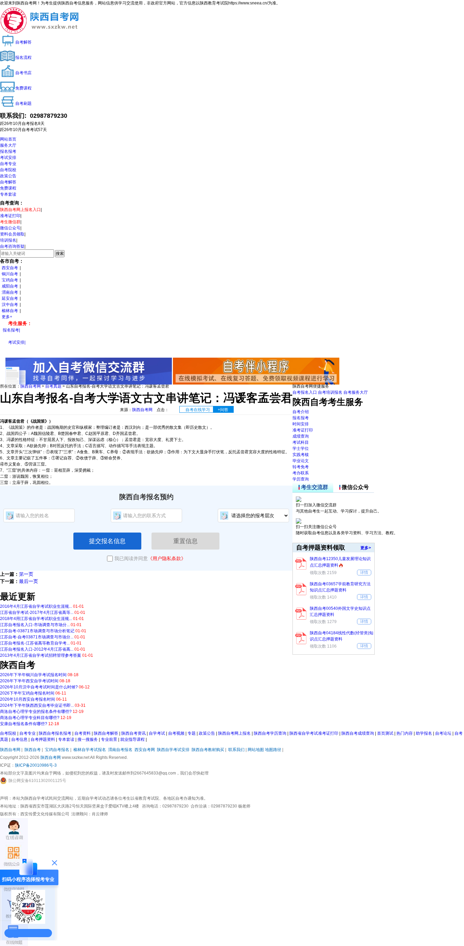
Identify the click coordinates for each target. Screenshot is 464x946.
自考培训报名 (330, 392)
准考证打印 (10, 215)
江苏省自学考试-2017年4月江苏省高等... (36, 612)
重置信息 (185, 541)
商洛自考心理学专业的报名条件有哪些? (36, 711)
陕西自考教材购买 (208, 749)
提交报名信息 (107, 541)
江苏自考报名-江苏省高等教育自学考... (35, 643)
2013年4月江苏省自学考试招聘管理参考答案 (40, 655)
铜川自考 (10, 274)
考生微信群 (10, 221)
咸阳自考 (10, 286)
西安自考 (10, 267)
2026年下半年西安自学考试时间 (29, 681)
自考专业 (8, 163)
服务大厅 (8, 145)
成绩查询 (300, 436)
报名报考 (8, 151)
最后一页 (28, 581)
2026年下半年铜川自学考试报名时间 (33, 674)
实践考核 (300, 454)
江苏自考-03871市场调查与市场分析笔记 (37, 631)
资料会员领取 (12, 234)
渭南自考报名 (120, 749)
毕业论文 (300, 460)
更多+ (7, 316)
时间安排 (300, 424)
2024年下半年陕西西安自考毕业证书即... (37, 705)
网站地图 (256, 749)
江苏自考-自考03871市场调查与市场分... (36, 637)
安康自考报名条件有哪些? (23, 723)
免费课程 (8, 188)
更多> (365, 547)
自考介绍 (300, 411)
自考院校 (8, 169)
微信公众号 (10, 228)
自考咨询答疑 (12, 246)
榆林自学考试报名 (89, 749)
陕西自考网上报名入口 (20, 209)
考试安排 (8, 157)
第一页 (26, 574)
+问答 (223, 409)
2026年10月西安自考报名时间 (27, 699)
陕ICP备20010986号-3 (36, 765)
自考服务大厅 (355, 392)
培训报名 (8, 240)
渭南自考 (10, 292)
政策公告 (8, 176)
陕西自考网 (30, 386)
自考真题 (53, 386)
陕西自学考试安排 (173, 749)
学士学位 (300, 448)
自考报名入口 (304, 392)
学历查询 (300, 479)
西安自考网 (145, 749)
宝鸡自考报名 (57, 749)
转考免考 (300, 466)
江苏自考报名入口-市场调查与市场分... (35, 624)
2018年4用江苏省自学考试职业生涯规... (36, 618)
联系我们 (236, 749)
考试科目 (300, 442)
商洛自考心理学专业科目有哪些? (29, 717)
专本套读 (8, 194)
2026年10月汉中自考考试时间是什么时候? (39, 687)
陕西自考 (32, 749)
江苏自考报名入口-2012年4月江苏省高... (36, 649)
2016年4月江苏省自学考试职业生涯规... (36, 606)
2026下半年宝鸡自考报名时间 (27, 693)
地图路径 (273, 749)
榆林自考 (10, 310)
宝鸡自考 (10, 280)
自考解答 (8, 182)
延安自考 (10, 298)
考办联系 (300, 473)
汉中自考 (10, 304)
